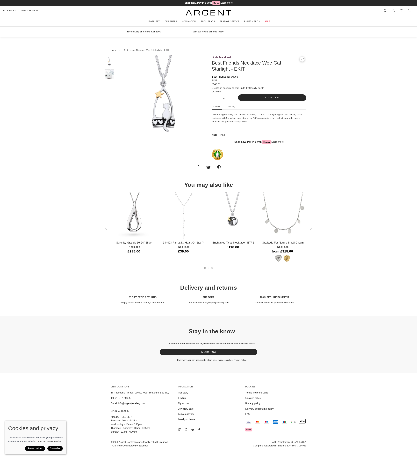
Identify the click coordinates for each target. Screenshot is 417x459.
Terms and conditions (256, 392)
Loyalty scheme (186, 419)
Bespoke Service (229, 21)
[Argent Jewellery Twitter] (192, 429)
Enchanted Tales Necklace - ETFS (233, 242)
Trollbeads (208, 21)
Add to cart (272, 97)
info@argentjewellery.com (216, 302)
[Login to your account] (393, 10)
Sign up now (208, 352)
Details (216, 106)
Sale (267, 21)
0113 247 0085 (122, 398)
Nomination (189, 21)
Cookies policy (253, 398)
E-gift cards (252, 21)
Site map (163, 442)
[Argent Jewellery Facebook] (199, 429)
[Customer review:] (217, 154)
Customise (55, 448)
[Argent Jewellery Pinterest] (186, 429)
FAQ (247, 414)
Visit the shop (29, 10)
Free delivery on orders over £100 (143, 31)
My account (184, 403)
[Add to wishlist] (401, 10)
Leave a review (186, 414)
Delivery (231, 106)
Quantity (216, 91)
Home (113, 50)
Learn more (226, 2)
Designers (171, 21)
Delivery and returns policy (259, 408)
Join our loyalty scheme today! (208, 31)
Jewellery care (186, 408)
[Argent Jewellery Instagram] (179, 429)
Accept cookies (35, 448)
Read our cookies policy (49, 441)
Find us (182, 398)
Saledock (143, 445)
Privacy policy (252, 403)
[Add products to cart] (410, 10)
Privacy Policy (240, 360)
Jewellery (153, 21)
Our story (9, 10)
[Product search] (385, 10)
